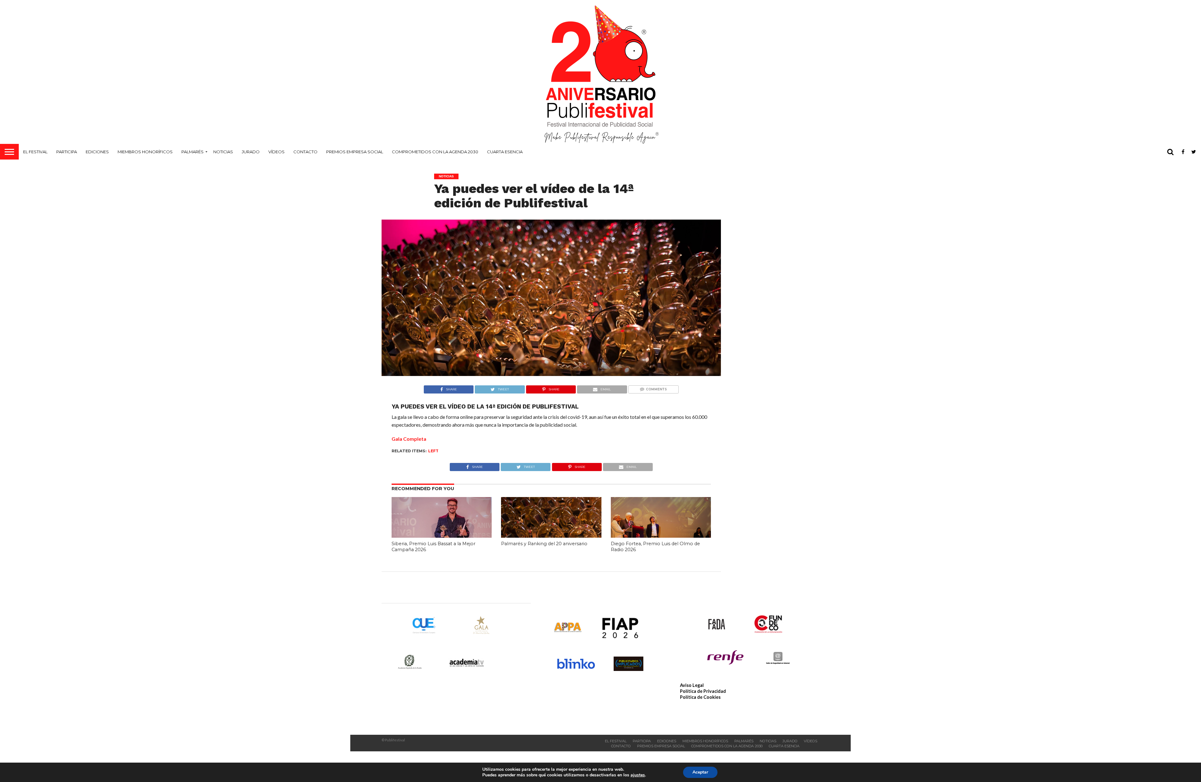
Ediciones (97, 151)
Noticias (223, 151)
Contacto (305, 151)
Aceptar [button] (700, 772)
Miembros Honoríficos (145, 151)
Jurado (251, 151)
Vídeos (276, 151)
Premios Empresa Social (354, 151)
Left (433, 451)
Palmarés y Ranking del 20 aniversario (544, 543)
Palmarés (192, 151)
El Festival (35, 151)
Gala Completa (409, 439)
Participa (66, 151)
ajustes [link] (638, 775)
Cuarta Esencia (505, 151)
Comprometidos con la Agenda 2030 (435, 151)
